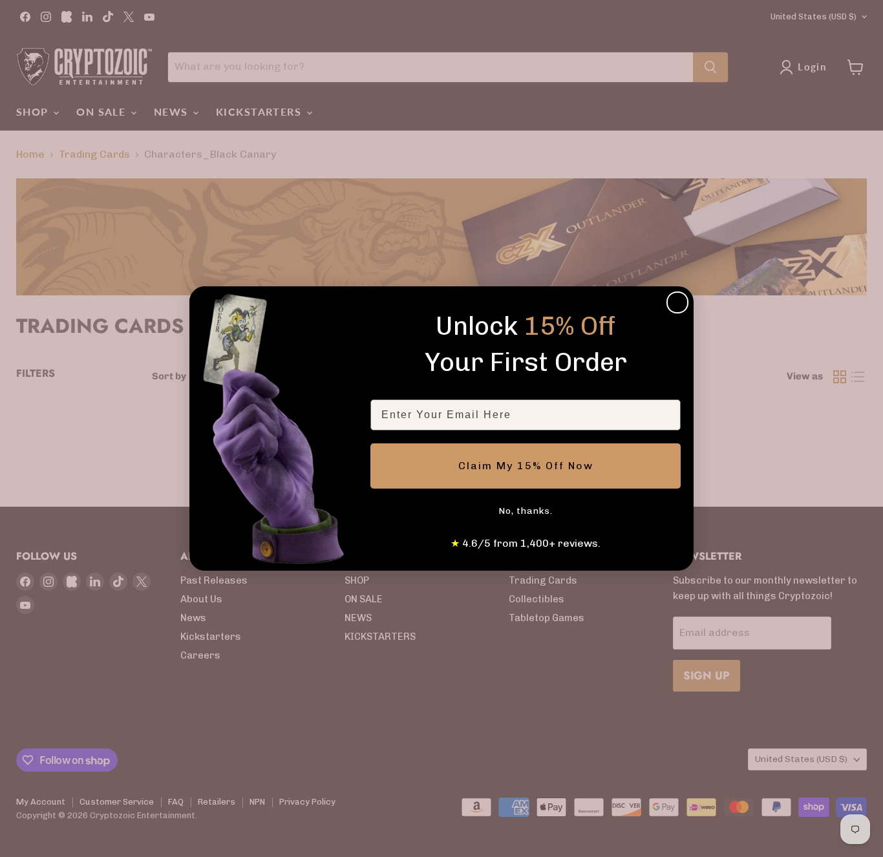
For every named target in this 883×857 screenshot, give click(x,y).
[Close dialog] (677, 302)
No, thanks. (525, 510)
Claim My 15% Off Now (525, 466)
